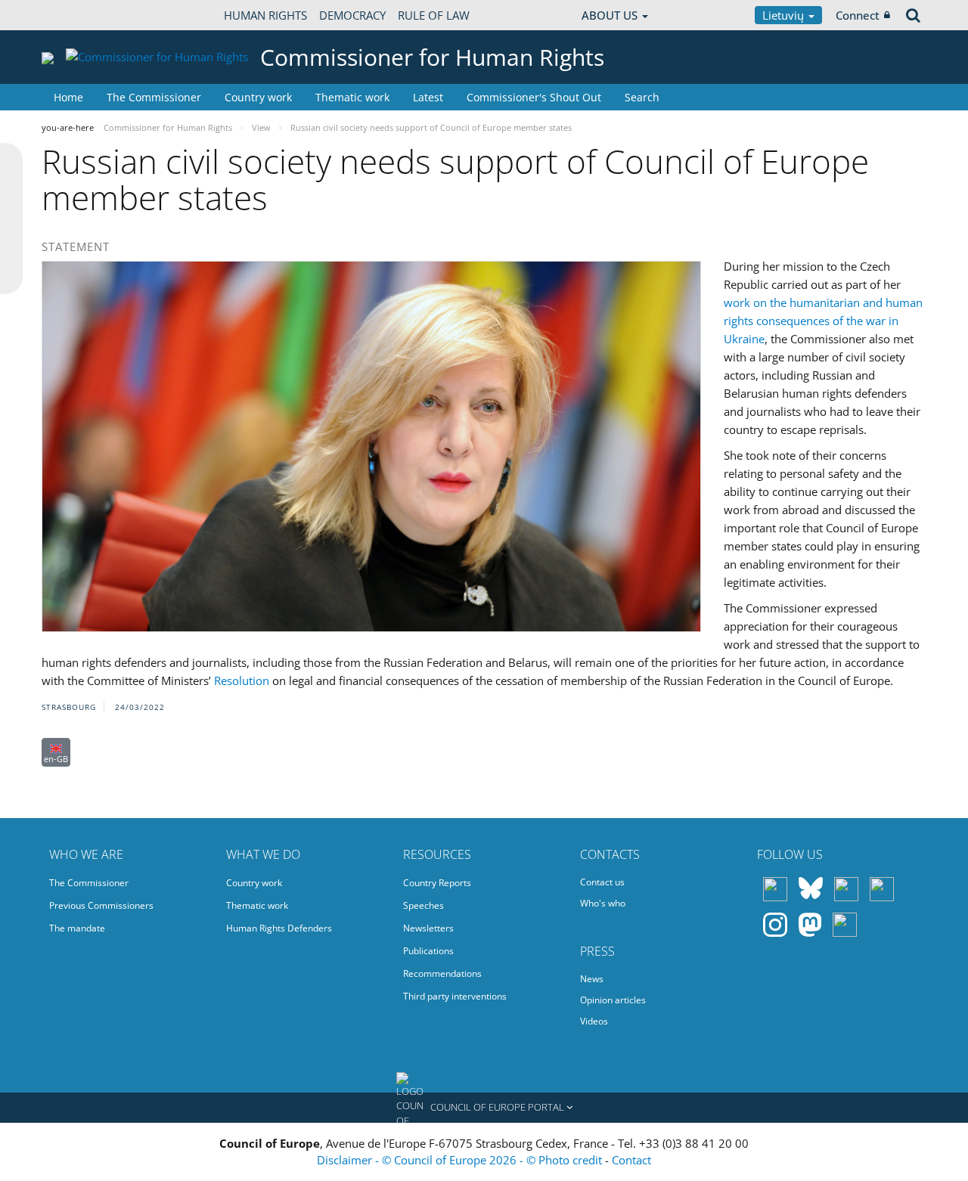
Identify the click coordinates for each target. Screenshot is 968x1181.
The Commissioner (154, 97)
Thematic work (352, 97)
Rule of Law (434, 15)
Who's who (602, 903)
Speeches (423, 905)
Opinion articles (613, 999)
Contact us (602, 882)
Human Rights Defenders (279, 928)
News (591, 978)
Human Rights (265, 15)
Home (68, 97)
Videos (594, 1021)
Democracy (352, 15)
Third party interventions (455, 996)
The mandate (77, 928)
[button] (484, 1108)
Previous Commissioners (101, 905)
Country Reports (437, 882)
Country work (258, 97)
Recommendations (442, 973)
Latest (428, 97)
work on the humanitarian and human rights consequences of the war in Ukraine (823, 320)
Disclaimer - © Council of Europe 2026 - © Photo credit (461, 1159)
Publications (428, 950)
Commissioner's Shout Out (534, 97)
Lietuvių (784, 15)
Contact (631, 1159)
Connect (858, 15)
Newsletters (428, 928)
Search (642, 97)
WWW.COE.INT (79, 15)
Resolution (241, 680)
